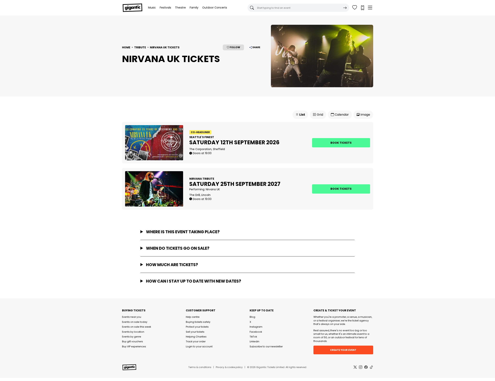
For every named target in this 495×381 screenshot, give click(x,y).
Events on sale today (134, 322)
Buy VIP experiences (134, 346)
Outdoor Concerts (214, 7)
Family (194, 7)
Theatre (180, 7)
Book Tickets (341, 143)
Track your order (196, 341)
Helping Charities (196, 336)
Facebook (256, 331)
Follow (234, 47)
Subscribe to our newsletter (266, 346)
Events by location (133, 331)
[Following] (354, 7)
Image (365, 114)
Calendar (341, 114)
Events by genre (131, 336)
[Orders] (362, 7)
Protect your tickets (197, 326)
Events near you (131, 317)
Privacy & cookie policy (229, 367)
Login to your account (199, 346)
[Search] (345, 8)
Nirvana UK (213, 189)
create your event (343, 350)
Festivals (165, 7)
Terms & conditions (199, 367)
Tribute (140, 47)
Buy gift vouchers (132, 341)
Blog (252, 317)
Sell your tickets (195, 331)
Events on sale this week (136, 326)
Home (126, 47)
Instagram (256, 326)
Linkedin (254, 341)
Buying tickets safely (198, 322)
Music (152, 7)
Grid (319, 114)
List (302, 114)
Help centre (193, 317)
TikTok (253, 336)
